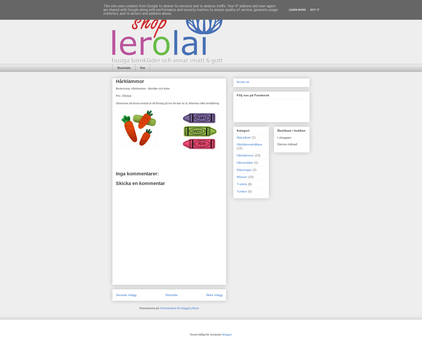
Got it (315, 9)
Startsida (124, 68)
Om (142, 68)
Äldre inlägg (214, 295)
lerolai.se (243, 82)
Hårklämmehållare (249, 144)
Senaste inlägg (126, 295)
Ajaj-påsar (244, 137)
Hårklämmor (245, 155)
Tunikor (242, 191)
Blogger (227, 334)
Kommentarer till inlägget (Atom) (179, 308)
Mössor (242, 177)
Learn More (297, 9)
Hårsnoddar (245, 162)
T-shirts (242, 184)
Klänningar (244, 170)
